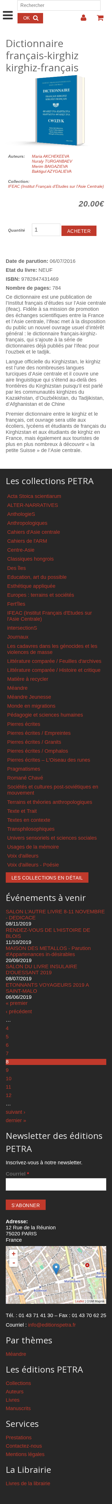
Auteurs (15, 1392)
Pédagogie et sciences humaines (45, 715)
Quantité (16, 230)
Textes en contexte (28, 820)
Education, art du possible (37, 577)
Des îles (16, 568)
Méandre (17, 688)
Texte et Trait (22, 811)
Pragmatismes (23, 769)
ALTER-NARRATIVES (32, 505)
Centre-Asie (20, 550)
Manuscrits (18, 1408)
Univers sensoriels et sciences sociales (52, 838)
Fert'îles (16, 604)
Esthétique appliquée (31, 586)
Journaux (17, 637)
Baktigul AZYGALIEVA (52, 171)
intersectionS (22, 628)
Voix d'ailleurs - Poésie (33, 865)
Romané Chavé (25, 778)
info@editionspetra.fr (52, 1325)
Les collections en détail (47, 877)
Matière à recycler (27, 679)
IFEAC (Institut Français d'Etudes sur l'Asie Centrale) (56, 186)
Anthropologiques (27, 523)
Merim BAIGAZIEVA (50, 166)
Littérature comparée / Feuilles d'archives (54, 661)
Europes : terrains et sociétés (40, 595)
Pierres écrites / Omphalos (37, 751)
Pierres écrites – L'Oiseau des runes (48, 760)
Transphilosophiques (31, 829)
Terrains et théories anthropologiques (49, 802)
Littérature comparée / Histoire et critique (54, 670)
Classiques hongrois (30, 559)
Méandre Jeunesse (29, 697)
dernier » (16, 1120)
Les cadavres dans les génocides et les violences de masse (52, 649)
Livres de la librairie (28, 1483)
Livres (13, 1400)
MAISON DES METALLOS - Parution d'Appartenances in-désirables (48, 951)
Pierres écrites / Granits (34, 742)
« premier (17, 1003)
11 (8, 1087)
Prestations (19, 1437)
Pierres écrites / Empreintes (39, 733)
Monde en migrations (31, 706)
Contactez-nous (24, 1446)
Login (80, 20)
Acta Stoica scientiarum (34, 496)
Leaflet (79, 1301)
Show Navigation (8, 9)
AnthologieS (21, 514)
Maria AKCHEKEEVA (50, 156)
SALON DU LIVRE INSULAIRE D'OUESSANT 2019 (41, 969)
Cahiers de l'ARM (27, 541)
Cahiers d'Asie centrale (33, 532)
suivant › (15, 1112)
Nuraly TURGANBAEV (52, 161)
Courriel (17, 1174)
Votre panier (97, 20)
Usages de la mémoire (33, 847)
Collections (18, 1383)
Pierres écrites (23, 724)
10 (8, 1078)
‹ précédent (19, 1011)
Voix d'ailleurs (22, 856)
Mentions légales (25, 1454)
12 (8, 1095)
